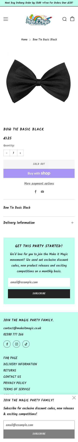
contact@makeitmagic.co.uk (22, 328)
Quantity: (8, 145)
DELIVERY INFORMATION (20, 364)
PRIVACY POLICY (14, 383)
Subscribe (39, 293)
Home (24, 40)
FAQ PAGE (10, 358)
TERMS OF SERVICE (16, 389)
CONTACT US (12, 377)
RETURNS (9, 370)
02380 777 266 (13, 334)
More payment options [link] (39, 183)
